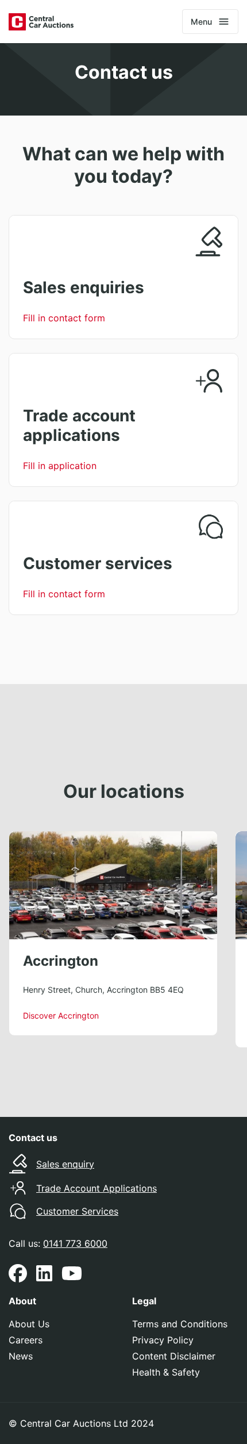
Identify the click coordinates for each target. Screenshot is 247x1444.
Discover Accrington (61, 1015)
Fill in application (60, 465)
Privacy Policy (163, 1340)
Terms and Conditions (179, 1324)
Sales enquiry (65, 1164)
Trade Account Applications (96, 1188)
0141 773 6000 (75, 1243)
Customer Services (77, 1211)
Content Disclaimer (173, 1356)
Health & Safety (166, 1372)
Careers (26, 1340)
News (21, 1356)
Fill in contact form (64, 318)
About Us (29, 1324)
